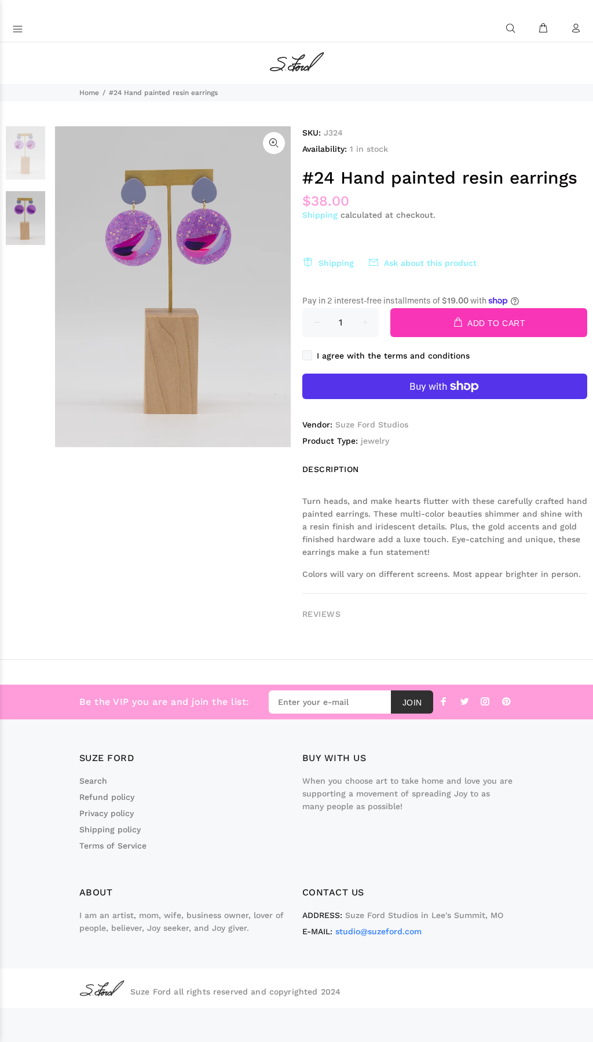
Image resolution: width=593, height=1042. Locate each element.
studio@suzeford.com (378, 931)
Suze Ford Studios (371, 424)
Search (93, 780)
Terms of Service (113, 845)
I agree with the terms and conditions (393, 355)
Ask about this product (430, 263)
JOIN (412, 702)
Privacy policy (106, 813)
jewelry (375, 440)
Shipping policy (110, 829)
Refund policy (106, 797)
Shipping (320, 215)
